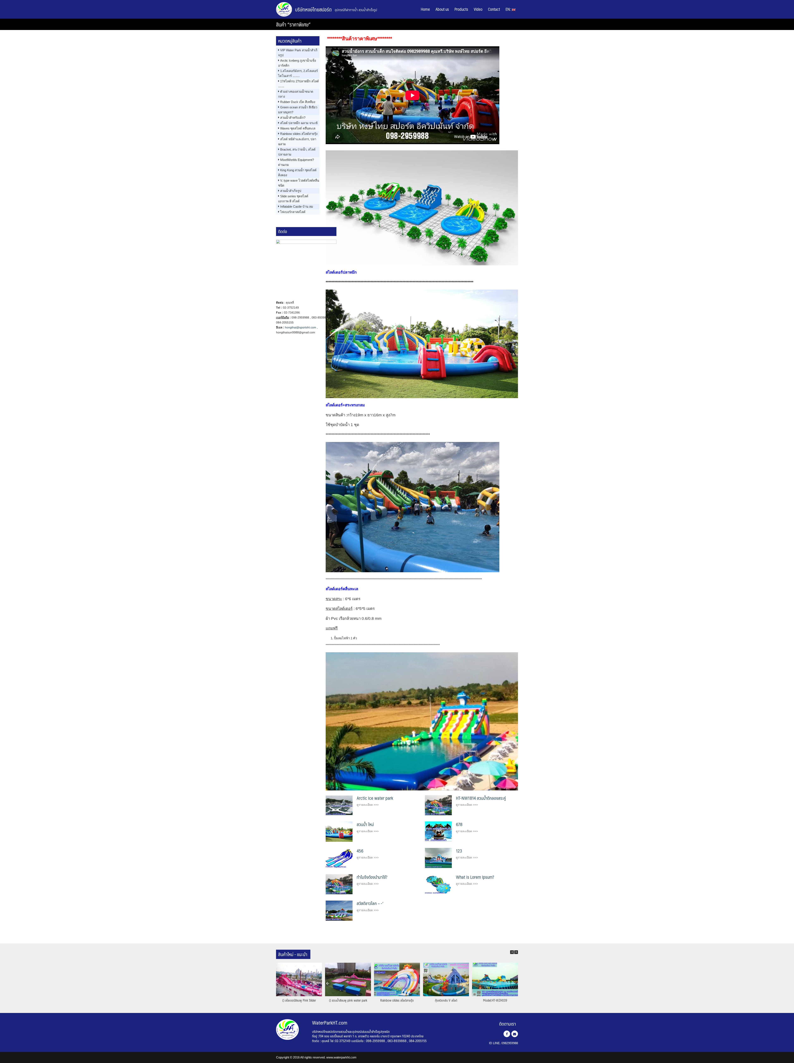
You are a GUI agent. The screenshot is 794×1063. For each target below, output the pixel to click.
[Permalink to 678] (438, 831)
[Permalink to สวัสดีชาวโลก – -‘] (339, 910)
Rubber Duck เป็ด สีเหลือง (297, 102)
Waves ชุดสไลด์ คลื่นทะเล (297, 128)
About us (442, 9)
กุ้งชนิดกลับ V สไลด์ (446, 1000)
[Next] (516, 952)
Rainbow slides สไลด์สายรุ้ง (298, 133)
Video (478, 9)
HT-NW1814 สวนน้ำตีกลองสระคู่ (481, 798)
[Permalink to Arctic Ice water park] (339, 805)
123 (459, 850)
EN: (509, 9)
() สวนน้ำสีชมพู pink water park (348, 1000)
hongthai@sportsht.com (300, 327)
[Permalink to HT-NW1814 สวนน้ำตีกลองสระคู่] (438, 805)
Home (425, 9)
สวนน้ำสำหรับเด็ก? (292, 117)
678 (459, 824)
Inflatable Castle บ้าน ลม (296, 206)
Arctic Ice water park (375, 798)
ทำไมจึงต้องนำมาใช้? (372, 877)
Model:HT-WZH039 (495, 1000)
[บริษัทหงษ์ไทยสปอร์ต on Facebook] (506, 1034)
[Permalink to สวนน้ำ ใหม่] (339, 831)
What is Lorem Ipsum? (475, 877)
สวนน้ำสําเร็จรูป (290, 191)
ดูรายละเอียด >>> (368, 804)
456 (360, 850)
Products (461, 9)
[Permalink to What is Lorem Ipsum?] (438, 884)
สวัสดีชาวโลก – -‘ (370, 903)
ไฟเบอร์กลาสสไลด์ (292, 212)
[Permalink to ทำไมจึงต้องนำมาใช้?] (339, 884)
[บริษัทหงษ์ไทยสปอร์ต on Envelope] (514, 1034)
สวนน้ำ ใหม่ (365, 824)
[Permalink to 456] (339, 857)
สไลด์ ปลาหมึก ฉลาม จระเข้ (299, 123)
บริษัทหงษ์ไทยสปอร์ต (313, 9)
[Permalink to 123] (438, 857)
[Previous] (512, 952)
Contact (494, 9)
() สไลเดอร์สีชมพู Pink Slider (299, 1000)
